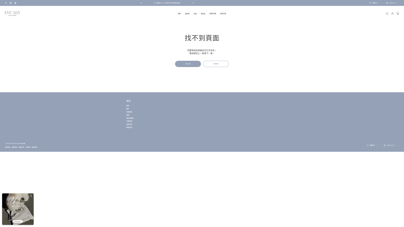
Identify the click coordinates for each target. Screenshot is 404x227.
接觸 (127, 115)
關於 (127, 109)
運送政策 (21, 147)
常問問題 (129, 112)
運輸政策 (129, 127)
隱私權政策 (130, 118)
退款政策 (129, 124)
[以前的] (141, 3)
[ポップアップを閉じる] (31, 196)
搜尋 (127, 106)
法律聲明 (129, 121)
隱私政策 (34, 147)
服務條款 (14, 147)
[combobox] (374, 3)
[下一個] (193, 3)
